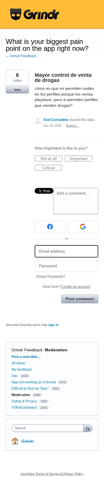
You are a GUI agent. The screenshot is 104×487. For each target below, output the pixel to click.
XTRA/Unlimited (24, 408)
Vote (17, 90)
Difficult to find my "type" (30, 389)
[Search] (87, 428)
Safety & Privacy (25, 401)
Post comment (80, 298)
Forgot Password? (50, 277)
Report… (72, 125)
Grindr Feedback (27, 350)
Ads (15, 376)
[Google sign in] (83, 226)
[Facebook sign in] (50, 226)
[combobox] (48, 428)
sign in (53, 324)
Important (81, 158)
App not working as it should (34, 382)
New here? (66, 287)
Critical (52, 168)
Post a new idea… (26, 357)
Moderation (56, 350)
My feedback (21, 369)
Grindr (27, 441)
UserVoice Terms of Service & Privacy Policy (52, 473)
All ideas (18, 363)
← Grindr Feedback (21, 56)
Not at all (51, 158)
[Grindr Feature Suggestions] (35, 14)
